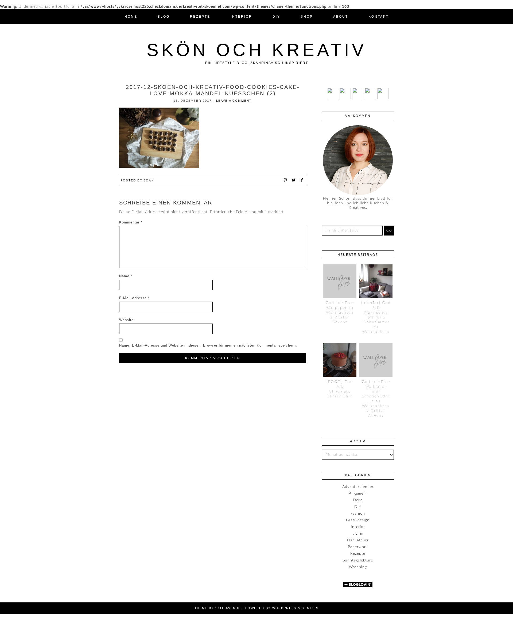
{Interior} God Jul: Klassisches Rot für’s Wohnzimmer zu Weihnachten (376, 317)
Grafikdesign (358, 520)
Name (125, 276)
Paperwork (358, 547)
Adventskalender (358, 487)
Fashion (358, 513)
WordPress (284, 608)
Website (126, 320)
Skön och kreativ (257, 50)
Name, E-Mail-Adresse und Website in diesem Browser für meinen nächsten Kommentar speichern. (208, 345)
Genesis (310, 608)
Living (357, 534)
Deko (358, 500)
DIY (357, 507)
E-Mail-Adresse (134, 298)
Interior (358, 527)
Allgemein (358, 493)
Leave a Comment (234, 100)
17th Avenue (228, 608)
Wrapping (358, 567)
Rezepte (357, 554)
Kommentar (130, 222)
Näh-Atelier (358, 540)
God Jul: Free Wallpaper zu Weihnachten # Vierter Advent (340, 312)
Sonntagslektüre (358, 560)
